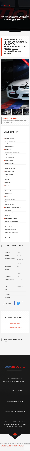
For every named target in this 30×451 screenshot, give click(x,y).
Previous (3, 83)
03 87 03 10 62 (15, 323)
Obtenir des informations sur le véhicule (14, 122)
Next (26, 83)
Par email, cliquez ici (15, 327)
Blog (3, 445)
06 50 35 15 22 (18, 401)
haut (15, 435)
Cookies (8, 446)
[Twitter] (18, 303)
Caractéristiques (10, 118)
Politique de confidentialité (14, 445)
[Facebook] (14, 303)
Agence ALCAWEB (23, 446)
